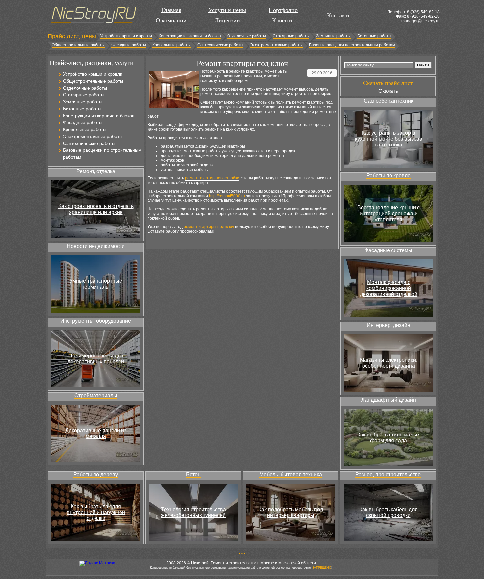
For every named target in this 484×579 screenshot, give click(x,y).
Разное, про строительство (388, 474)
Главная (171, 10)
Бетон (193, 474)
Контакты (339, 15)
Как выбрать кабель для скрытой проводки (388, 512)
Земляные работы (333, 36)
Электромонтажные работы (276, 45)
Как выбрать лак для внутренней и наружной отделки (96, 512)
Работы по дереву (95, 474)
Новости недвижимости (96, 246)
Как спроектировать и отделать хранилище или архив (96, 209)
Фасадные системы (388, 250)
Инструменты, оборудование (95, 321)
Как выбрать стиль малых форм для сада (388, 437)
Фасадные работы (128, 45)
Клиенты (283, 20)
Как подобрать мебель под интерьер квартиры (290, 512)
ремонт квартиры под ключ (209, 226)
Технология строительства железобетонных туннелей (193, 512)
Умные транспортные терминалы (95, 284)
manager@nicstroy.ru (420, 21)
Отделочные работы (246, 36)
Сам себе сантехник (388, 101)
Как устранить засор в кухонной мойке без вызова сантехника (388, 138)
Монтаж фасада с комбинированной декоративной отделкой (388, 288)
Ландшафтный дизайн (388, 400)
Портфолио (283, 10)
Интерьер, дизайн (388, 325)
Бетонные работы (374, 36)
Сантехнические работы (220, 45)
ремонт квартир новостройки (212, 178)
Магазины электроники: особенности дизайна (388, 363)
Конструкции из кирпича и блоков (190, 36)
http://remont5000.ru (227, 196)
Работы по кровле (388, 175)
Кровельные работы (171, 45)
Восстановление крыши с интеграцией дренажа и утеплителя (388, 213)
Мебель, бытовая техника (290, 474)
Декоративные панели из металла (95, 433)
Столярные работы (291, 36)
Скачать (388, 91)
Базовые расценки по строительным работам (352, 45)
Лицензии (227, 20)
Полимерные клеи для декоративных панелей (95, 358)
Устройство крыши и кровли (126, 36)
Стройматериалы (95, 395)
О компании (171, 20)
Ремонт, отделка (95, 171)
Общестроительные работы (78, 45)
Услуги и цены (227, 10)
